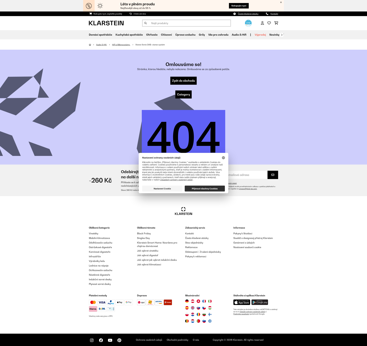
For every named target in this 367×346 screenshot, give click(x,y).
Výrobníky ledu (97, 261)
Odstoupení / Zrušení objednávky (203, 251)
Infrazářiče (95, 256)
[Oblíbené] (269, 23)
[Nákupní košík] (276, 23)
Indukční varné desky (100, 279)
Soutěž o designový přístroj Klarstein (253, 238)
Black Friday (144, 233)
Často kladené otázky (248, 13)
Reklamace (191, 247)
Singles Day (143, 238)
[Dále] (282, 35)
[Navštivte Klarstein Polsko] (187, 314)
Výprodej (260, 34)
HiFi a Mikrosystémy (121, 45)
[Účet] (262, 23)
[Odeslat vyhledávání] (145, 23)
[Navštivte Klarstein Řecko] (210, 321)
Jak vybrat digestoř (147, 255)
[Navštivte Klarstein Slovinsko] (204, 321)
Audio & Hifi (101, 45)
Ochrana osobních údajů (149, 339)
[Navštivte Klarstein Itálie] (210, 301)
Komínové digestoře (99, 251)
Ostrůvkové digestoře (100, 247)
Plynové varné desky (100, 284)
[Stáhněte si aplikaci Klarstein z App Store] (241, 302)
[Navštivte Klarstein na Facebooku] (101, 340)
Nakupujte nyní (238, 5)
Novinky (274, 34)
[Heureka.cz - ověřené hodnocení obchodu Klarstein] (248, 22)
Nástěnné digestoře (99, 274)
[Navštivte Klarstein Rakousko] (192, 301)
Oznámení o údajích (244, 242)
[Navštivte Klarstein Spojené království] (192, 308)
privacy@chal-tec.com (248, 189)
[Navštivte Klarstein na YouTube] (110, 340)
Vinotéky (93, 233)
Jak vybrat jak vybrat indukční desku (157, 259)
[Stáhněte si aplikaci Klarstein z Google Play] (259, 302)
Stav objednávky (194, 242)
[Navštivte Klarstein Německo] (187, 301)
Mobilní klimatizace (99, 238)
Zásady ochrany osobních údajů (252, 312)
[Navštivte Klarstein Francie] (204, 301)
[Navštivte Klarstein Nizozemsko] (192, 321)
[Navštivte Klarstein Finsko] (210, 314)
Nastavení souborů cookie (247, 247)
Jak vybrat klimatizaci (149, 264)
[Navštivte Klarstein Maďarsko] (210, 308)
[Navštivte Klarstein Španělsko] (187, 308)
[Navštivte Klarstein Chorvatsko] (192, 314)
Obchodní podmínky (177, 339)
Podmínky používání (241, 314)
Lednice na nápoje (99, 265)
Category (183, 94)
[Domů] (92, 45)
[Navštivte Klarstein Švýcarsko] (198, 301)
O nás (196, 339)
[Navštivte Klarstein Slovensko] (198, 308)
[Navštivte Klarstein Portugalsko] (198, 321)
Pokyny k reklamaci (195, 256)
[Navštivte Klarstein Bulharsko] (204, 314)
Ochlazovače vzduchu (100, 270)
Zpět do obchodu (183, 80)
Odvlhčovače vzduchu (100, 242)
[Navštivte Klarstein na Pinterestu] (119, 340)
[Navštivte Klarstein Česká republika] (204, 308)
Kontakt (274, 13)
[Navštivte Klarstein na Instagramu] (92, 340)
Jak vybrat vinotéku (147, 250)
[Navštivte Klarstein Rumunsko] (198, 314)
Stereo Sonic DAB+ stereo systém (150, 45)
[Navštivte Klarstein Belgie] (187, 321)
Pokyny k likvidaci (242, 233)
